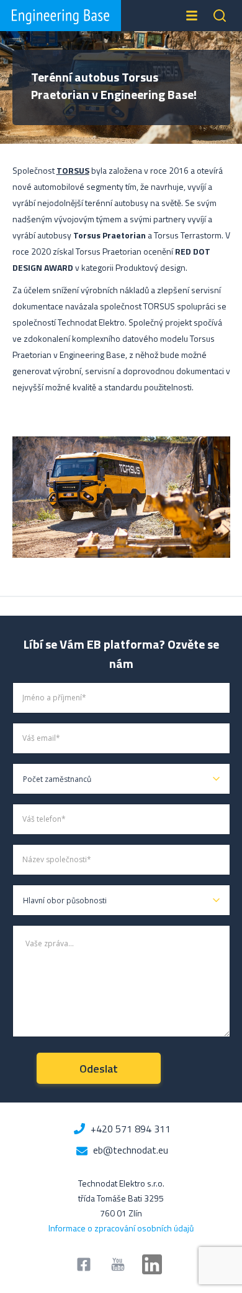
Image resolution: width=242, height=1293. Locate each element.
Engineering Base (60, 15)
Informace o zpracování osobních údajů (121, 1227)
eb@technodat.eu (130, 1149)
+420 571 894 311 (131, 1128)
